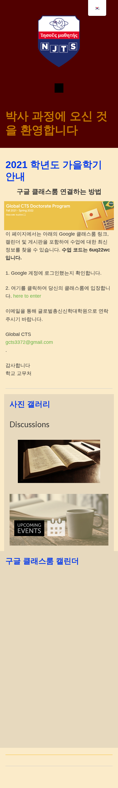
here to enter (27, 296)
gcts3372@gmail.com (29, 342)
